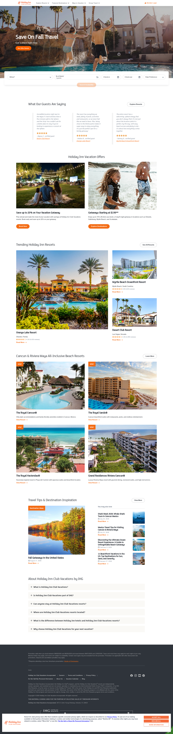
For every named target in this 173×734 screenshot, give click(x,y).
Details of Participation (71, 661)
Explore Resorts (41, 3)
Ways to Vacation (78, 3)
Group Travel (93, 3)
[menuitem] (44, 3)
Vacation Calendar (72, 679)
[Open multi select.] (154, 77)
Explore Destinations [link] (99, 226)
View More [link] (138, 500)
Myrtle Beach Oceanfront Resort (127, 141)
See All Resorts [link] (148, 245)
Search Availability (87, 85)
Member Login (152, 3)
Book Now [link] (23, 226)
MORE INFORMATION (156, 725)
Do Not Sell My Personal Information (40, 679)
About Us (59, 679)
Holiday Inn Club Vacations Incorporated (42, 675)
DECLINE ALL (156, 721)
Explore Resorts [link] (136, 104)
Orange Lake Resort (83, 141)
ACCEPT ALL (156, 717)
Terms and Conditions (75, 675)
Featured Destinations (59, 3)
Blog (83, 679)
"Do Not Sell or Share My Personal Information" (74, 721)
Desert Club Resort (43, 138)
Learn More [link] (150, 356)
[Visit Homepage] (26, 3)
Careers (62, 675)
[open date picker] (111, 77)
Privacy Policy (112, 717)
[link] (23, 48)
